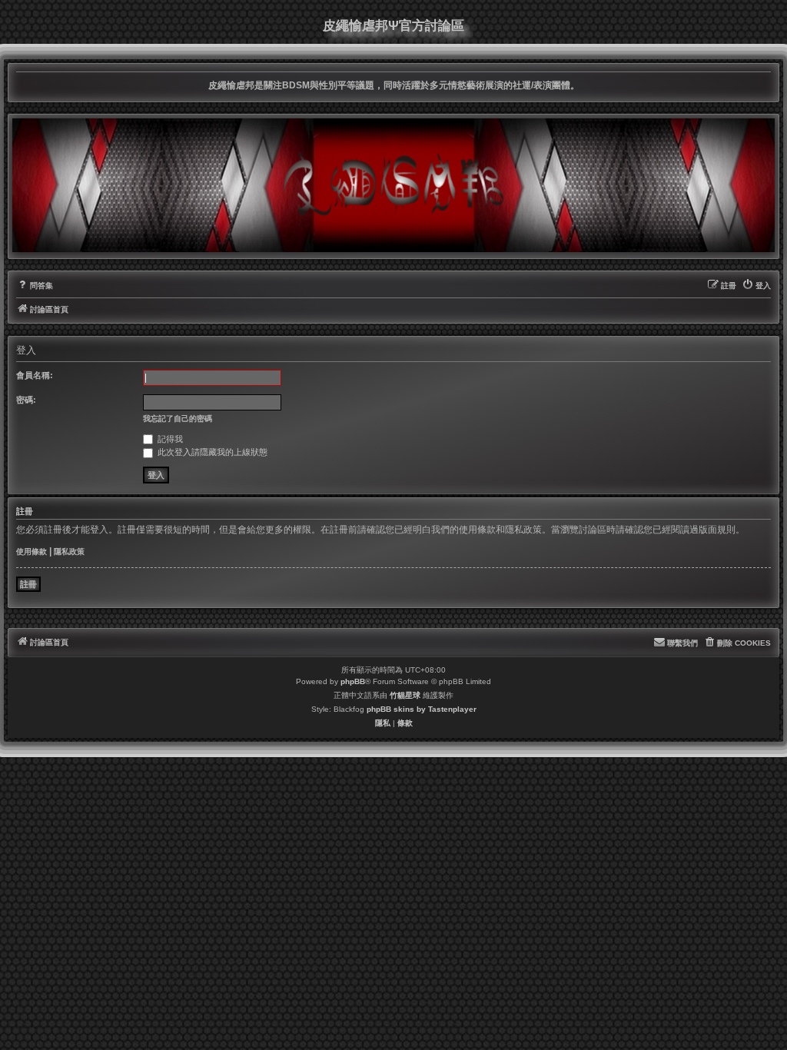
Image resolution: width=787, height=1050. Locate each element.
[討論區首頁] (393, 185)
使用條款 (31, 551)
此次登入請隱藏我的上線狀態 (211, 452)
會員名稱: (34, 375)
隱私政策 (69, 551)
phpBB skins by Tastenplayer (422, 709)
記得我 (169, 439)
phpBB (352, 681)
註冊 (28, 584)
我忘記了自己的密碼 (177, 418)
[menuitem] (34, 286)
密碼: (26, 399)
